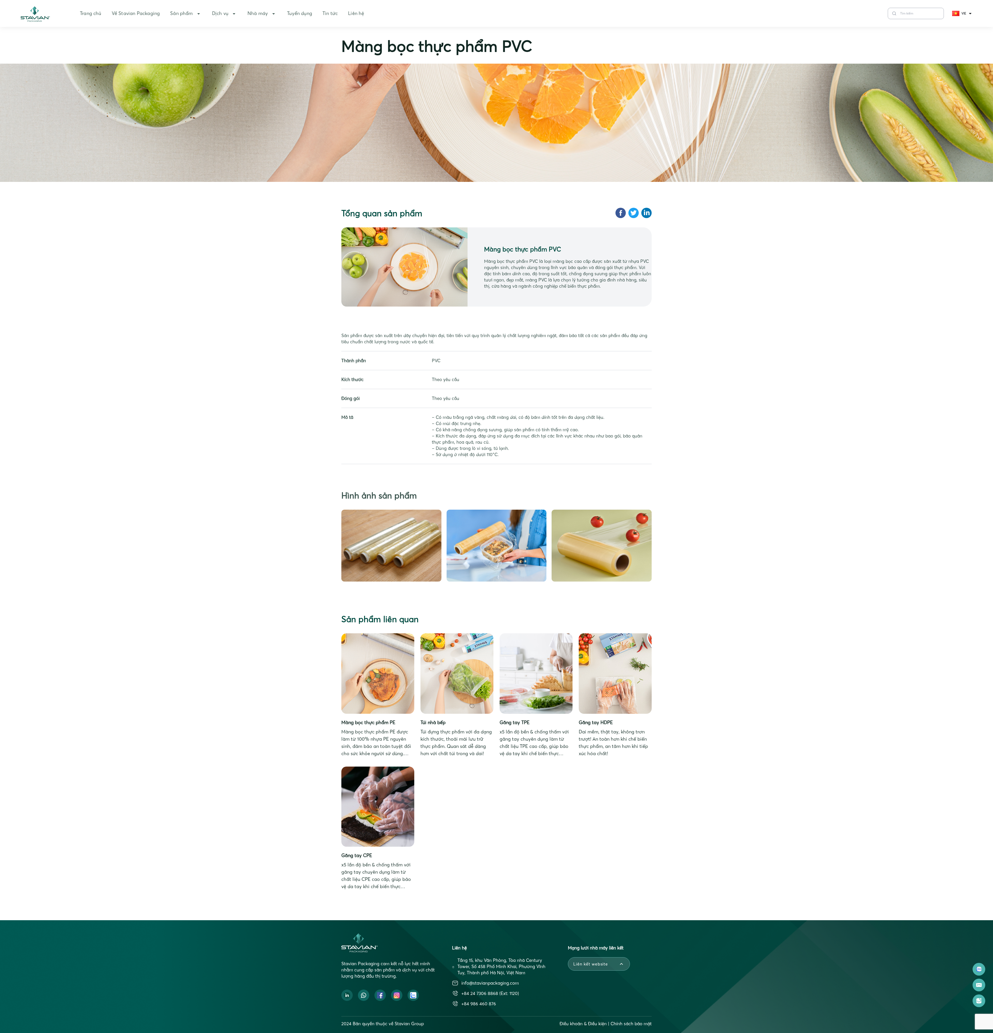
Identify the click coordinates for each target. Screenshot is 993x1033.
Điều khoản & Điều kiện (583, 1023)
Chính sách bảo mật (631, 1023)
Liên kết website (590, 964)
